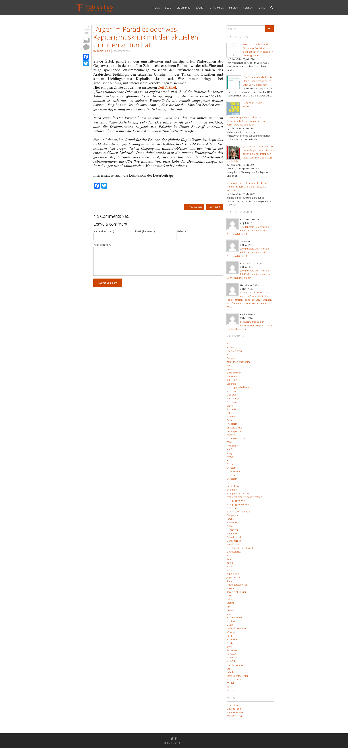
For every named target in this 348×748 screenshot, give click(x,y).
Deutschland (233, 486)
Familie (230, 518)
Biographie (183, 7)
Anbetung (232, 347)
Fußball (230, 526)
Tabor (230, 420)
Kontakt (248, 7)
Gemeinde (232, 533)
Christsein (232, 478)
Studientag (232, 657)
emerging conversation (239, 504)
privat (229, 646)
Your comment (102, 244)
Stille (229, 413)
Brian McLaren (234, 351)
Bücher (200, 7)
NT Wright (232, 632)
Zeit (229, 687)
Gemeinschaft (234, 537)
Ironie (230, 562)
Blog (168, 7)
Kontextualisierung (236, 592)
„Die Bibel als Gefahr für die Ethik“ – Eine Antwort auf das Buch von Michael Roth (257, 81)
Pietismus (232, 402)
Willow (230, 442)
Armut (230, 456)
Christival (231, 475)
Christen (231, 467)
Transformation (235, 665)
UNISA (230, 668)
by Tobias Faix (101, 51)
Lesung (230, 602)
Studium (231, 416)
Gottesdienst (234, 551)
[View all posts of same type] (86, 40)
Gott (229, 365)
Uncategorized (121, 51)
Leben (230, 599)
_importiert (232, 445)
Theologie (232, 423)
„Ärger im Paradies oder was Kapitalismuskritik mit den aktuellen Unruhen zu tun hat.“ (145, 37)
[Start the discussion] (86, 47)
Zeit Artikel (167, 87)
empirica (231, 508)
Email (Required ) (145, 231)
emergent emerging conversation (244, 496)
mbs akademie (234, 617)
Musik (230, 624)
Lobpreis (231, 383)
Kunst (230, 595)
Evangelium (233, 515)
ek (112, 61)
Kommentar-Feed (236, 712)
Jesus (229, 566)
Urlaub (230, 672)
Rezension (232, 650)
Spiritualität (232, 409)
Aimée (230, 449)
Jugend (230, 570)
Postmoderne (234, 639)
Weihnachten (234, 679)
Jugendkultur (233, 577)
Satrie (230, 405)
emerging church (236, 500)
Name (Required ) (103, 231)
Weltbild (231, 683)
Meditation (232, 394)
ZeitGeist (231, 690)
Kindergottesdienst (237, 584)
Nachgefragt (233, 398)
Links (262, 7)
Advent (230, 343)
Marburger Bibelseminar (239, 387)
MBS (229, 613)
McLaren (231, 391)
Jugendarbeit (233, 573)
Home (156, 7)
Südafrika (231, 661)
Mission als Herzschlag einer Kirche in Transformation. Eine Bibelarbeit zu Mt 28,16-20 (247, 187)
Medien (233, 7)
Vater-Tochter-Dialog (237, 675)
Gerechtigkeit (234, 540)
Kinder (230, 581)
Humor (230, 369)
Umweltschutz (234, 427)
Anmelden (232, 705)
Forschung (232, 522)
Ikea (229, 559)
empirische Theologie (238, 511)
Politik (230, 635)
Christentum (233, 471)
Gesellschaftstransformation (241, 548)
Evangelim (232, 358)
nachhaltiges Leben (237, 628)
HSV (229, 555)
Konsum (231, 588)
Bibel (229, 460)
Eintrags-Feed (234, 708)
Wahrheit (231, 434)
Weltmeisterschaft (236, 438)
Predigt (230, 643)
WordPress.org (234, 716)
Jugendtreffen (234, 372)
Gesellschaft (233, 544)
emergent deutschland (239, 493)
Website (181, 231)
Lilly (228, 606)
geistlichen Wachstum (238, 361)
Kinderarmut (233, 376)
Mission (231, 621)
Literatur (231, 610)
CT (228, 482)
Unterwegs (217, 7)
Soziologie (232, 654)
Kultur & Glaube (235, 380)
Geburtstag (232, 529)
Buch (229, 354)
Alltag (229, 453)
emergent (232, 489)
